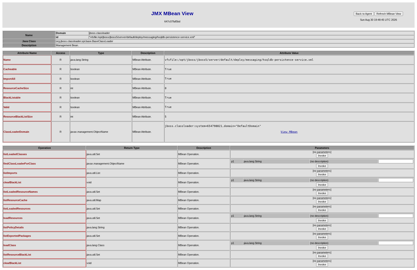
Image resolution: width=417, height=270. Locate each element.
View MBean (289, 131)
